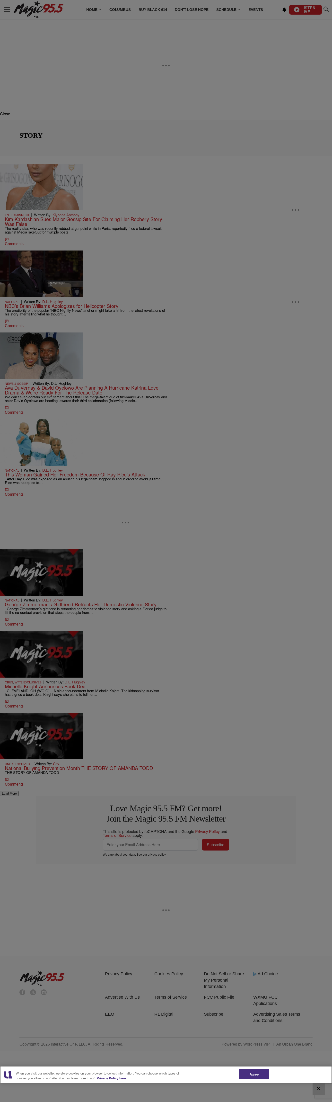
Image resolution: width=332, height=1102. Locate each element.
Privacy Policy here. (112, 1078)
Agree (254, 1074)
